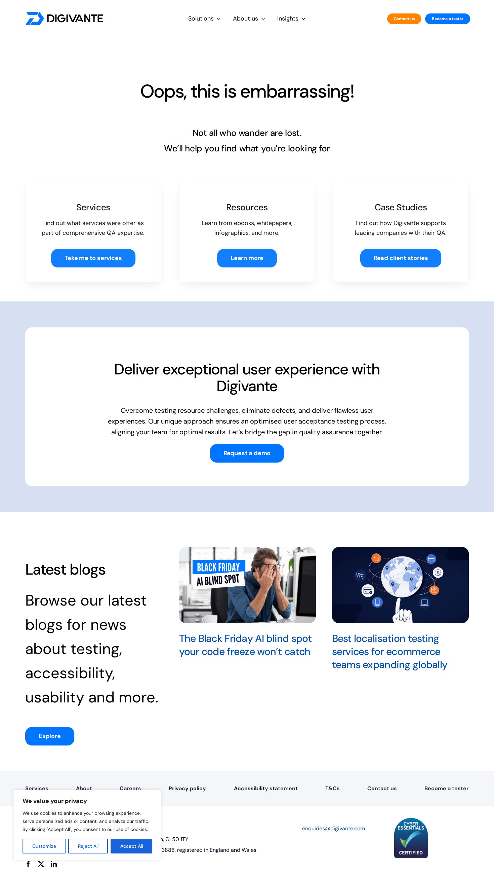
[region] (87, 825)
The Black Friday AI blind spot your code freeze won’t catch (245, 645)
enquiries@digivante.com (333, 828)
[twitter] (41, 864)
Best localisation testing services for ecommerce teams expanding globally (390, 651)
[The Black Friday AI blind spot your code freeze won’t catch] (247, 585)
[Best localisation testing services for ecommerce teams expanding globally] (400, 585)
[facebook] (28, 864)
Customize (44, 846)
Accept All (131, 846)
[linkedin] (54, 864)
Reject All (88, 846)
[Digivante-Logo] (64, 15)
